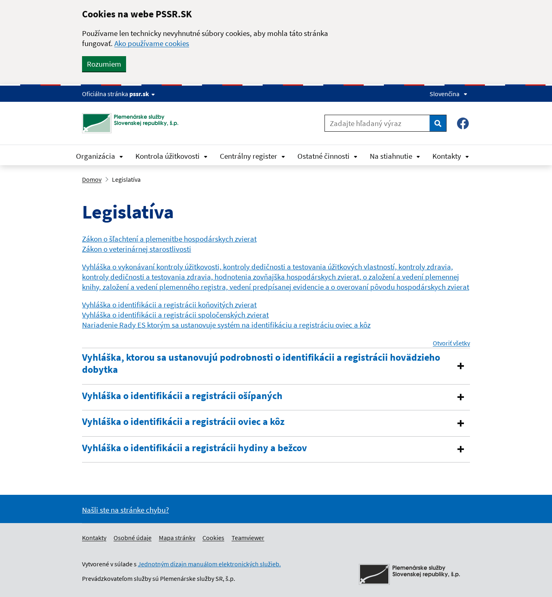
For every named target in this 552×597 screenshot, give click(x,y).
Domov (91, 179)
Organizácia (95, 156)
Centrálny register (248, 156)
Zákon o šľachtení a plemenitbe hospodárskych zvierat (169, 239)
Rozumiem (104, 64)
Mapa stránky (177, 538)
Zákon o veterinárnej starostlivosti (136, 249)
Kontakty (446, 156)
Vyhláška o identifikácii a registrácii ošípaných (182, 396)
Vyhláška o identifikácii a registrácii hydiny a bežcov (194, 448)
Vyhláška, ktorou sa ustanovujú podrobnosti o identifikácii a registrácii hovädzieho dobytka (261, 363)
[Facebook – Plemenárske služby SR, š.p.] (463, 123)
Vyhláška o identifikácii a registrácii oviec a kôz (183, 422)
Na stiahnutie (391, 156)
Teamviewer (248, 538)
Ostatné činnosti (323, 156)
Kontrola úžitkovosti (167, 156)
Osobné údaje (133, 538)
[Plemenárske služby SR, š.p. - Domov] (133, 123)
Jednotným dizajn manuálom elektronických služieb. (209, 564)
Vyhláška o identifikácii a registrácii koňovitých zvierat (169, 304)
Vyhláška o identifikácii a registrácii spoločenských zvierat (175, 315)
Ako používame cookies (151, 43)
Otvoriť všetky (451, 343)
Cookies (213, 538)
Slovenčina (444, 94)
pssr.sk (139, 94)
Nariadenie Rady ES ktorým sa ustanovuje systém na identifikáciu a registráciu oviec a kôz (226, 325)
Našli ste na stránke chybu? (125, 510)
